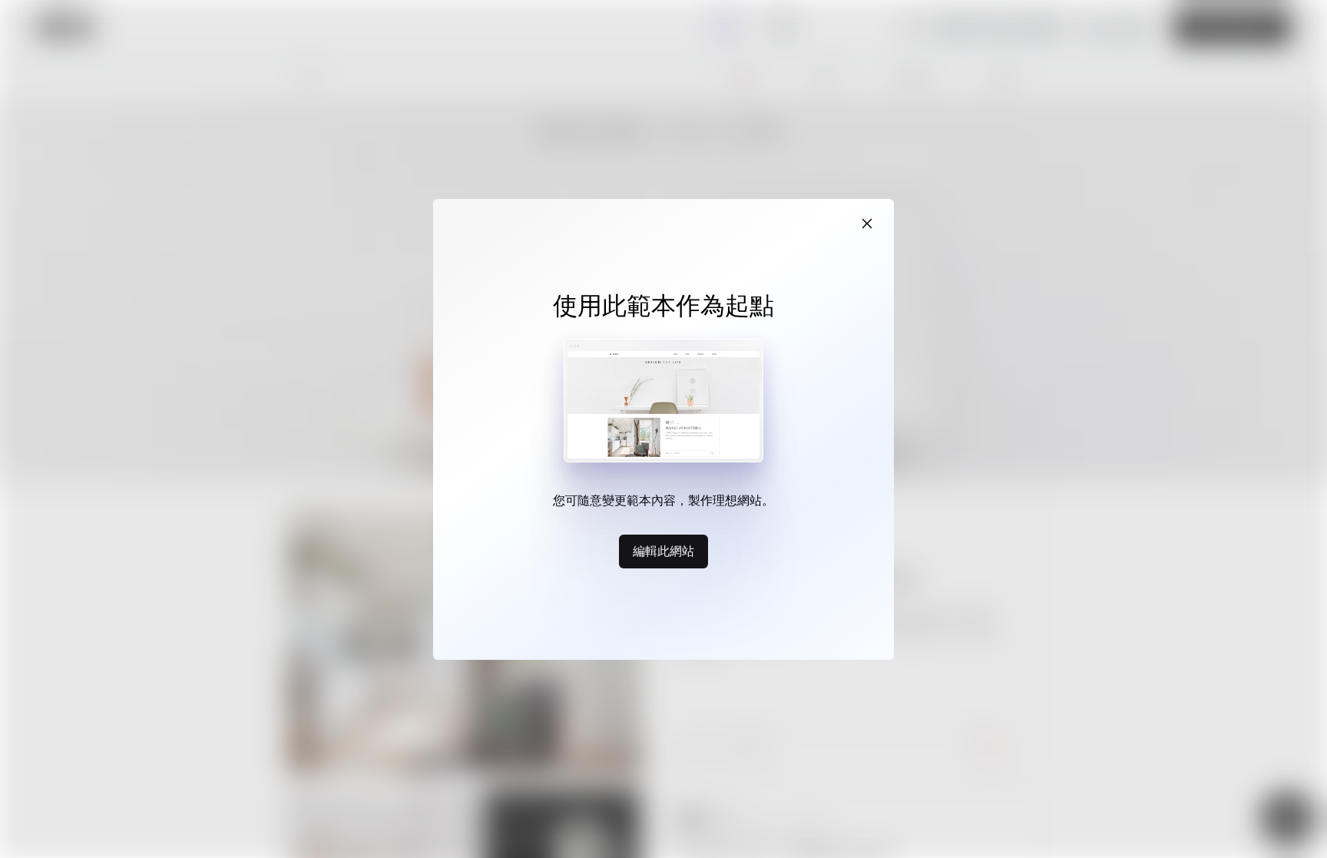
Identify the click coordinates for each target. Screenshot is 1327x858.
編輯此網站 (663, 550)
